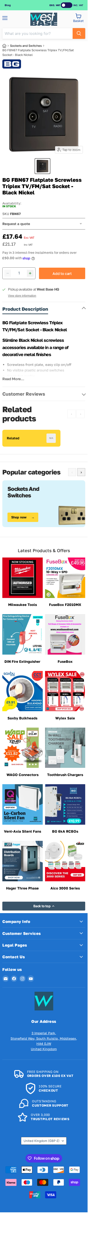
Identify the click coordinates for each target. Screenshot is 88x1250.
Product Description (25, 309)
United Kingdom (42, 1141)
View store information (22, 295)
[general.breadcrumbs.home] (6, 46)
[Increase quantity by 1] (30, 273)
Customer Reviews (23, 394)
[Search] (79, 33)
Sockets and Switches (26, 45)
